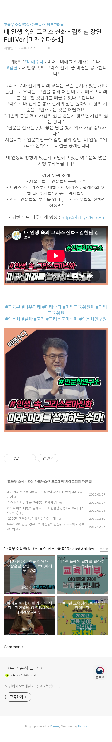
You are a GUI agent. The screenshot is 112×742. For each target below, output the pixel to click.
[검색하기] (105, 6)
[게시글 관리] (30, 458)
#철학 (27, 318)
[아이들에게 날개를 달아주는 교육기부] (32, 502)
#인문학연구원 (93, 318)
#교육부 (12, 307)
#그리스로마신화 (62, 318)
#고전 (39, 318)
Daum (54, 726)
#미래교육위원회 (79, 307)
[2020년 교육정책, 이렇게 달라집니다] (31, 519)
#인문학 (12, 318)
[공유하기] (23, 458)
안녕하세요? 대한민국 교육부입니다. (32, 686)
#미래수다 (33, 61)
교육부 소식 (16, 481)
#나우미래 (31, 307)
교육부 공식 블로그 (24, 668)
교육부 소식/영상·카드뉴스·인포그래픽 (34, 24)
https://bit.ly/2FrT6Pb (82, 217)
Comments (14, 647)
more (104, 549)
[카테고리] (6, 6)
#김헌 (12, 67)
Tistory (82, 726)
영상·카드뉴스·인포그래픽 (45, 481)
